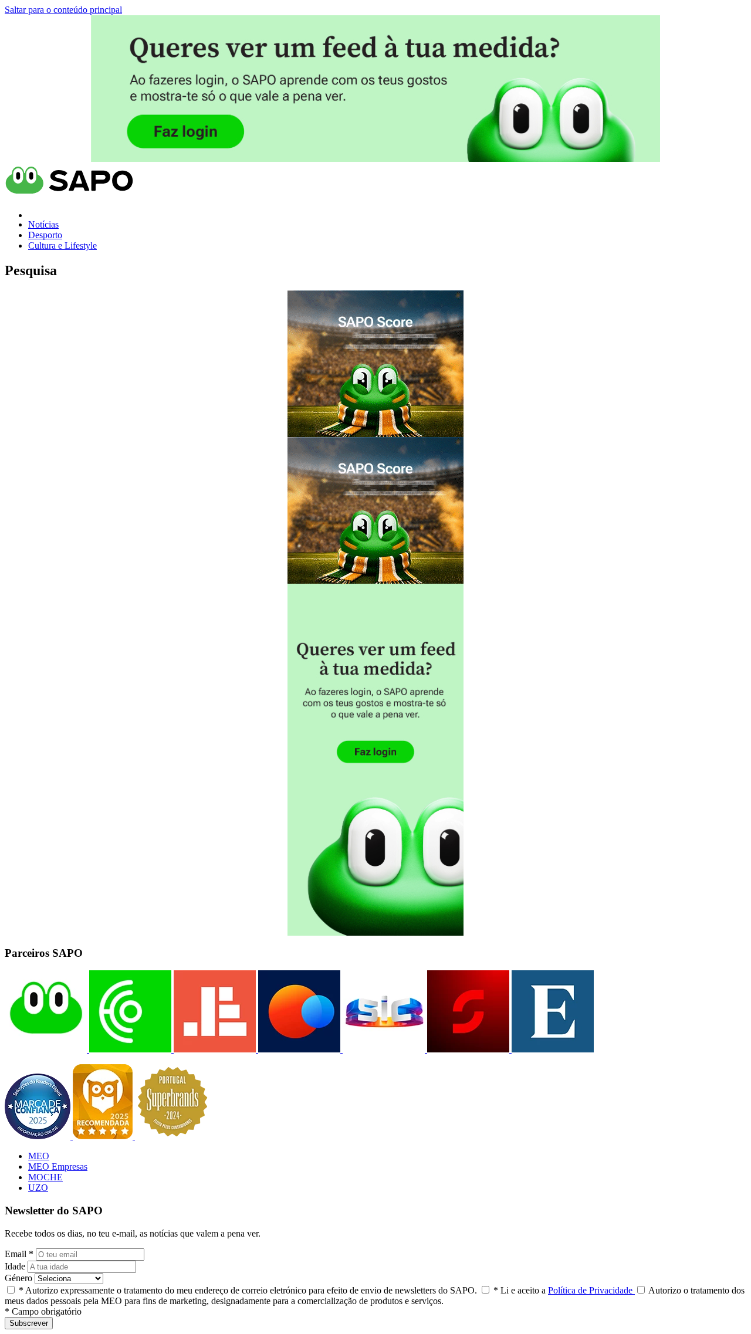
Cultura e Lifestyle (62, 245)
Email (19, 1254)
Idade (15, 1266)
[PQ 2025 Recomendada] (104, 1136)
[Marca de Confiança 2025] (39, 1136)
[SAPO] (46, 1049)
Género (18, 1278)
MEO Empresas (57, 1167)
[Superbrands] (172, 1136)
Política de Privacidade (591, 1290)
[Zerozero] (298, 1049)
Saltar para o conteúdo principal (63, 10)
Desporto (45, 235)
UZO (38, 1188)
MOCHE (45, 1177)
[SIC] (382, 1049)
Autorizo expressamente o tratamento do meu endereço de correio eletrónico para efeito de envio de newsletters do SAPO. (248, 1290)
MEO (38, 1156)
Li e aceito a (564, 1290)
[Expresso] (551, 1049)
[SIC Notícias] (467, 1049)
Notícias (43, 224)
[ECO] (129, 1049)
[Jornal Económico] (213, 1049)
